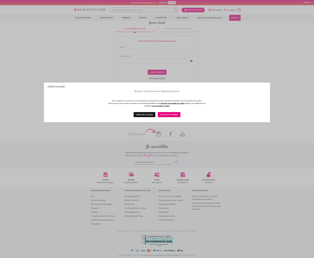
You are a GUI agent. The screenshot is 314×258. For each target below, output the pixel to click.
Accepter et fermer (169, 114)
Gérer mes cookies (144, 114)
